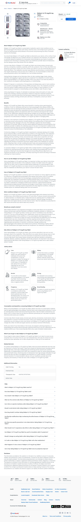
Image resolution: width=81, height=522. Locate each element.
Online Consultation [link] (47, 489)
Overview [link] (23, 499)
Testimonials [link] (32, 499)
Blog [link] (45, 499)
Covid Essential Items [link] (37, 491)
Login (73, 2)
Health (12, 489)
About (11, 499)
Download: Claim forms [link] (38, 495)
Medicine (10, 8)
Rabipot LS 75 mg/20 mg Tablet (20, 8)
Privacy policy (67, 516)
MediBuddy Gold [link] (25, 489)
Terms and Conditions (55, 516)
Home (5, 8)
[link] (10, 2)
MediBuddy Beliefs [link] (45, 502)
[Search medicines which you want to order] (64, 3)
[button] (68, 3)
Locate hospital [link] (25, 495)
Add (62, 19)
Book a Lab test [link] (25, 491)
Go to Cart (70, 19)
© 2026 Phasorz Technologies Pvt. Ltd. (20, 516)
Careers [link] (51, 499)
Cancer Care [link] (64, 491)
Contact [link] (40, 499)
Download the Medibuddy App (18, 505)
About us (45, 516)
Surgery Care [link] (49, 491)
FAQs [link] (47, 495)
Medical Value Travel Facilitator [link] (29, 502)
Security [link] (57, 499)
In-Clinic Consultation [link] (60, 489)
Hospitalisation (14, 495)
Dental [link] (57, 491)
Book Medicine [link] (36, 489)
